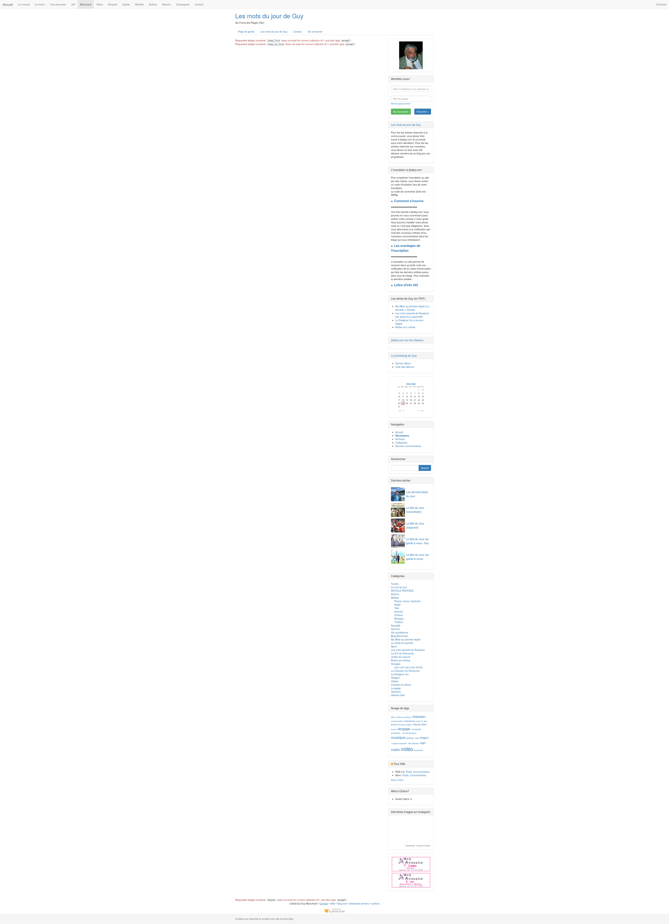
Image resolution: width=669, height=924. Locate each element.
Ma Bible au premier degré (405, 639)
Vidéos (394, 681)
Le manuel (24, 4)
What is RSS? (397, 779)
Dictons (395, 594)
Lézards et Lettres (401, 684)
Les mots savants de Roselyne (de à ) (412, 314)
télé (409, 743)
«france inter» (419, 724)
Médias (395, 597)
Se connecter (315, 31)
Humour (395, 629)
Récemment (402, 435)
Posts (409, 771)
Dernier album (403, 363)
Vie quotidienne (399, 632)
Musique (399, 618)
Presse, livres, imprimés (407, 601)
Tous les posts (58, 4)
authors (375, 903)
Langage (396, 688)
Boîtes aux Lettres (405, 327)
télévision (415, 743)
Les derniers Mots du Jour (417, 494)
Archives (400, 439)
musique (398, 737)
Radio (397, 604)
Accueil (8, 4)
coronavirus (409, 721)
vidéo (407, 748)
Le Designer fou (400, 674)
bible (393, 717)
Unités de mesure (400, 657)
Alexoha (166, 4)
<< (400, 410)
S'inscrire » (423, 111)
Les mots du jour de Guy (269, 15)
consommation (397, 721)
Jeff (73, 4)
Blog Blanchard (399, 636)
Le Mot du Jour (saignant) (415, 525)
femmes (401, 724)
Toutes (394, 583)
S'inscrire (661, 4)
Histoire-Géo (398, 695)
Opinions (396, 691)
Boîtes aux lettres (400, 660)
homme (394, 729)
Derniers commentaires (408, 446)
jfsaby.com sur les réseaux (407, 340)
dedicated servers (359, 903)
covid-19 (419, 721)
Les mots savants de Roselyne (408, 650)
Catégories (401, 442)
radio (417, 738)
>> (422, 410)
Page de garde (246, 31)
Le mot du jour (399, 587)
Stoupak (112, 4)
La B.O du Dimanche (402, 653)
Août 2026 (411, 383)
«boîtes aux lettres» (403, 717)
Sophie (126, 4)
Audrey (153, 4)
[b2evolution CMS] (334, 910)
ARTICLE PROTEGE (402, 590)
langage (404, 728)
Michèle (139, 4)
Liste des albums (404, 367)
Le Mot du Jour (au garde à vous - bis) (417, 541)
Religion (395, 677)
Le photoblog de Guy (404, 356)
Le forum (40, 4)
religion (424, 738)
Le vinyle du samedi (402, 643)
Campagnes (183, 4)
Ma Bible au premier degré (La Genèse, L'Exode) (412, 307)
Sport (394, 646)
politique (410, 737)
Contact (199, 4)
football (408, 724)
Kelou (100, 4)
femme (394, 724)
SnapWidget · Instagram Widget (417, 846)
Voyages (395, 663)
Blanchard (85, 4)
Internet (398, 611)
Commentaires (421, 771)
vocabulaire (418, 750)
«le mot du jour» (409, 732)
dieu (425, 721)
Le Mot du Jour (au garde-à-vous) (417, 557)
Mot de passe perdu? (401, 103)
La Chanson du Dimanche (405, 670)
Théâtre (398, 622)
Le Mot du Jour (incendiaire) (415, 510)
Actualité (395, 625)
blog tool (342, 903)
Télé (396, 608)
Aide (332, 903)
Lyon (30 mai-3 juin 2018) (408, 667)
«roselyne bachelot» (399, 743)
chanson (418, 716)
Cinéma (398, 615)
